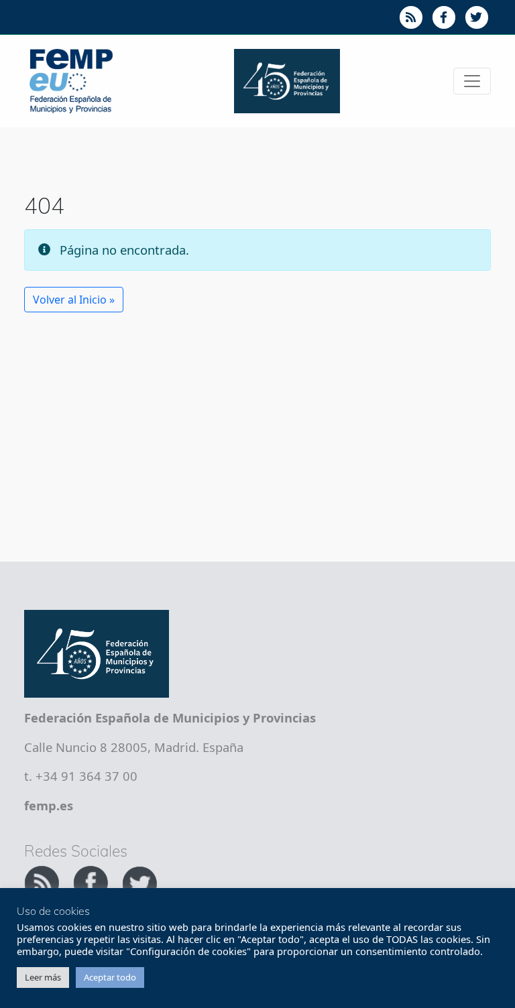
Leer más (43, 977)
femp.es (48, 805)
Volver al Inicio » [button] (74, 299)
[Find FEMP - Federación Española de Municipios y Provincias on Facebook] (92, 881)
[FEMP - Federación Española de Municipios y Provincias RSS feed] (43, 881)
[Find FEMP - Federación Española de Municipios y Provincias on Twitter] (139, 881)
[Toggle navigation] (472, 81)
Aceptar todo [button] (110, 977)
